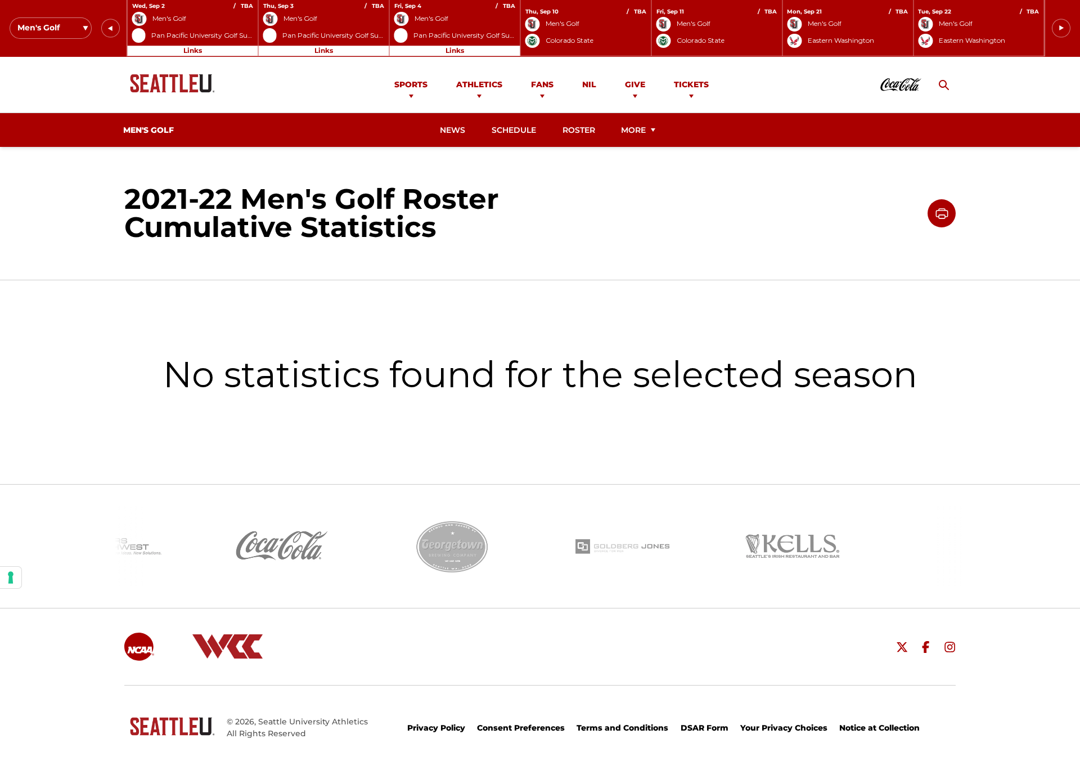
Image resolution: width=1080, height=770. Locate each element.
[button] (110, 28)
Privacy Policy (436, 728)
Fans (542, 84)
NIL (589, 84)
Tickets (691, 84)
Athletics (479, 84)
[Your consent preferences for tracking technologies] (10, 577)
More (633, 130)
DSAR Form (704, 728)
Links (192, 50)
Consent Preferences (521, 728)
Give (635, 84)
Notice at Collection (879, 728)
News (452, 130)
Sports (411, 84)
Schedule (514, 130)
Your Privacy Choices (783, 728)
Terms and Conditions (622, 728)
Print (942, 213)
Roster (578, 130)
